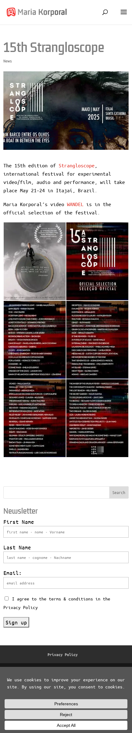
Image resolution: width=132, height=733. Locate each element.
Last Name (17, 547)
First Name (18, 522)
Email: (12, 573)
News (7, 60)
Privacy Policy (63, 654)
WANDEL (75, 204)
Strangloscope (77, 165)
